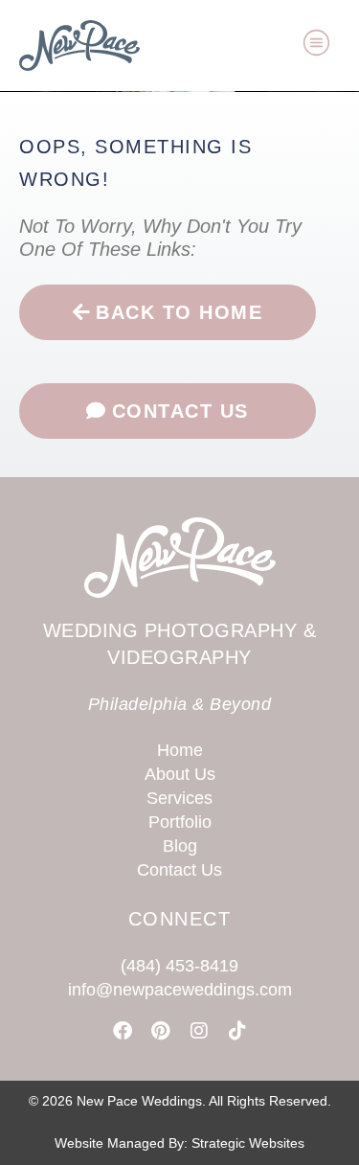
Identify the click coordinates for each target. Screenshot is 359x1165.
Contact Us (179, 869)
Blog (180, 846)
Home (180, 750)
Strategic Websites (247, 1143)
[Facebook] (122, 1030)
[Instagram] (199, 1030)
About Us (180, 774)
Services (179, 798)
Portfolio (180, 822)
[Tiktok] (237, 1030)
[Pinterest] (160, 1030)
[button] (317, 45)
